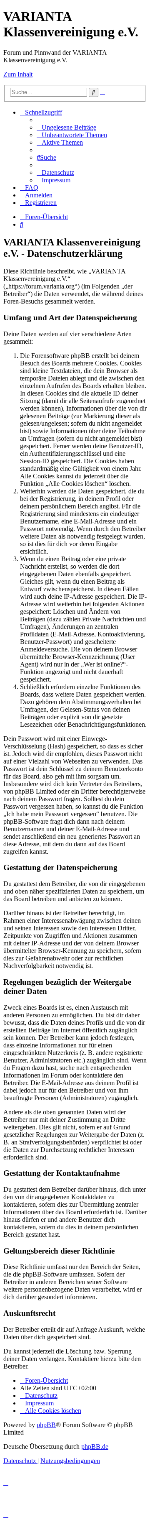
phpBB (46, 1424)
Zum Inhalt (17, 74)
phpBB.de (94, 1446)
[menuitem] (66, 127)
